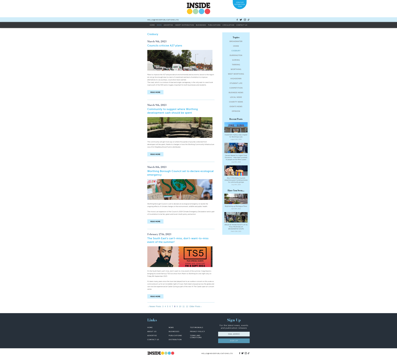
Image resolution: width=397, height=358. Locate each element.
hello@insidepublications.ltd (163, 20)
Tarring (236, 65)
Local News (236, 97)
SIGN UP (234, 341)
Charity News (236, 102)
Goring (236, 60)
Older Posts (195, 306)
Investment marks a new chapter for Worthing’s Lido (236, 136)
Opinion (236, 111)
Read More (155, 92)
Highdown (236, 79)
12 (187, 306)
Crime (236, 46)
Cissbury (235, 51)
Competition (236, 88)
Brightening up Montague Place (236, 206)
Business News (236, 92)
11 (183, 306)
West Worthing (236, 74)
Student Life (236, 83)
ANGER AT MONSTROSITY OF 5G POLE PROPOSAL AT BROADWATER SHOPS (236, 227)
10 (180, 306)
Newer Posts (155, 306)
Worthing (236, 69)
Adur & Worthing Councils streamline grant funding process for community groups (236, 180)
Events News (236, 106)
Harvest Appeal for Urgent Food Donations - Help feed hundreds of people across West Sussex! (236, 157)
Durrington (236, 55)
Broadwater (236, 41)
